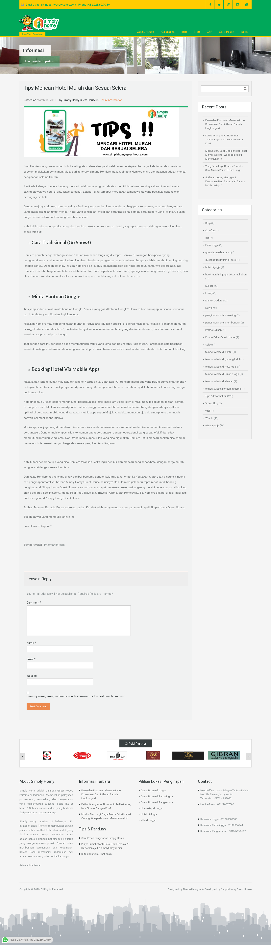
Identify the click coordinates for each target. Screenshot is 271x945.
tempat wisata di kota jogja (220, 366)
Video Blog (211, 403)
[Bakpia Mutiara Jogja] (82, 755)
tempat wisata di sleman (219, 381)
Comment (34, 602)
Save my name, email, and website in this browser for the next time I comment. (76, 696)
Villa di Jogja (148, 820)
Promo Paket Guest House (220, 337)
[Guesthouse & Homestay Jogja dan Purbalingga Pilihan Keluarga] (39, 23)
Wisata (209, 418)
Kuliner (209, 285)
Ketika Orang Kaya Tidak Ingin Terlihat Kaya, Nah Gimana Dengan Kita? (224, 139)
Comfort (210, 230)
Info (184, 31)
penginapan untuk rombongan (222, 322)
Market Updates (214, 300)
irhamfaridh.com (54, 544)
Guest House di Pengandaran (157, 802)
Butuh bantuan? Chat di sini (96, 853)
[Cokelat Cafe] (188, 755)
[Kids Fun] (47, 755)
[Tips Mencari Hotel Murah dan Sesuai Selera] (101, 132)
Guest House (145, 31)
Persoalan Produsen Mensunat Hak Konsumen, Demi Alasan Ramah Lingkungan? (225, 124)
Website (32, 675)
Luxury (209, 293)
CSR (209, 31)
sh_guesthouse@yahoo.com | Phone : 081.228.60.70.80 (75, 4)
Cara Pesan (226, 31)
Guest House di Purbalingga (157, 796)
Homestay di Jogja (151, 808)
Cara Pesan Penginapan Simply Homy (102, 838)
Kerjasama (168, 31)
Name (31, 642)
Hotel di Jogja (149, 814)
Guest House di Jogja (153, 790)
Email (31, 659)
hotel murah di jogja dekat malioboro (226, 274)
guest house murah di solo (220, 259)
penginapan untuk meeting (220, 315)
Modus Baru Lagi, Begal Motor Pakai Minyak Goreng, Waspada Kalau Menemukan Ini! (226, 154)
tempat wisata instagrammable (223, 388)
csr (207, 237)
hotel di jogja (212, 267)
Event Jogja (212, 245)
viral (207, 410)
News (244, 31)
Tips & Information (110, 100)
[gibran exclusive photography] (224, 755)
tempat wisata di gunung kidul (222, 359)
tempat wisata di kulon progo (222, 374)
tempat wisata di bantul (218, 351)
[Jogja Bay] (118, 755)
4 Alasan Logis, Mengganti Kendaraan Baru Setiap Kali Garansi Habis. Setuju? (225, 181)
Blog (197, 31)
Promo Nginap (213, 329)
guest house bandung (218, 252)
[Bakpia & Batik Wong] (153, 755)
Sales (208, 344)
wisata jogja (212, 425)
